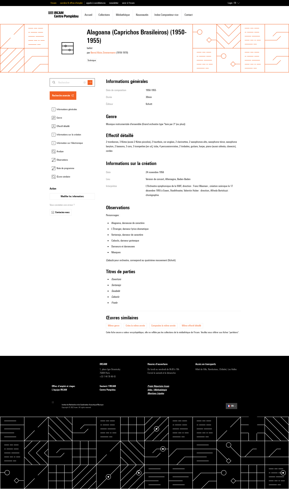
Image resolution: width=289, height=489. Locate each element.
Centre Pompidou (108, 389)
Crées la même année (135, 325)
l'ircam (53, 3)
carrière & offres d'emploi (71, 3)
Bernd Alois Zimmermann (103, 52)
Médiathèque (123, 14)
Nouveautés (142, 14)
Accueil (88, 14)
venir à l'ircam (128, 3)
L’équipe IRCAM (59, 389)
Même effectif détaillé (191, 325)
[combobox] (72, 82)
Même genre (113, 325)
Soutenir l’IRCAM (108, 386)
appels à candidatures (96, 3)
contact (189, 14)
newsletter (113, 3)
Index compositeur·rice (166, 14)
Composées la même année (163, 325)
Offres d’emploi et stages (63, 386)
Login (230, 3)
